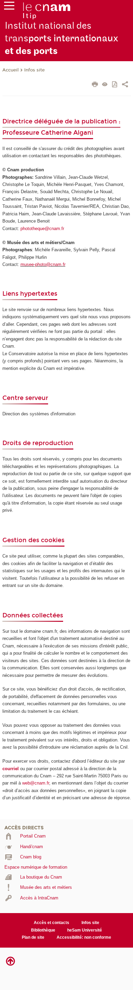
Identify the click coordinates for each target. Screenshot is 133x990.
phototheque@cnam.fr (42, 228)
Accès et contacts (51, 922)
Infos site (34, 70)
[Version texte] (105, 85)
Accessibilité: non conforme (84, 937)
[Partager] (125, 85)
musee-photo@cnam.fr (42, 264)
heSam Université (84, 930)
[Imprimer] (95, 85)
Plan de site (33, 937)
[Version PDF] (115, 85)
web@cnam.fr (35, 783)
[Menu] (9, 7)
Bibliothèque (43, 930)
